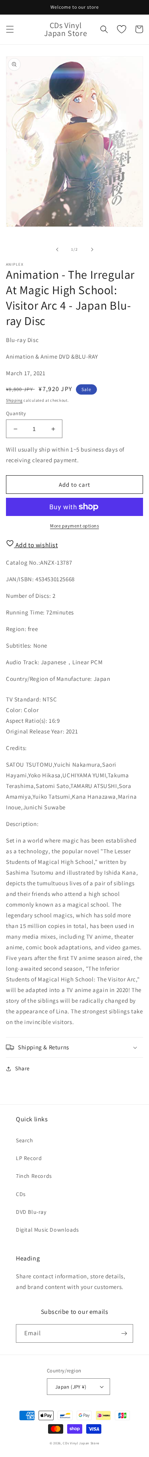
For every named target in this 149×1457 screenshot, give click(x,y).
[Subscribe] (124, 1333)
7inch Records (34, 1175)
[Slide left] (57, 249)
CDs (21, 1194)
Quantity (16, 413)
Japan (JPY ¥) (70, 1386)
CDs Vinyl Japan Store (81, 1443)
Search (24, 1140)
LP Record (29, 1158)
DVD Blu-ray (31, 1211)
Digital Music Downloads (47, 1229)
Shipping (14, 400)
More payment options (74, 526)
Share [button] (22, 1068)
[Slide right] (92, 249)
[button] (10, 29)
